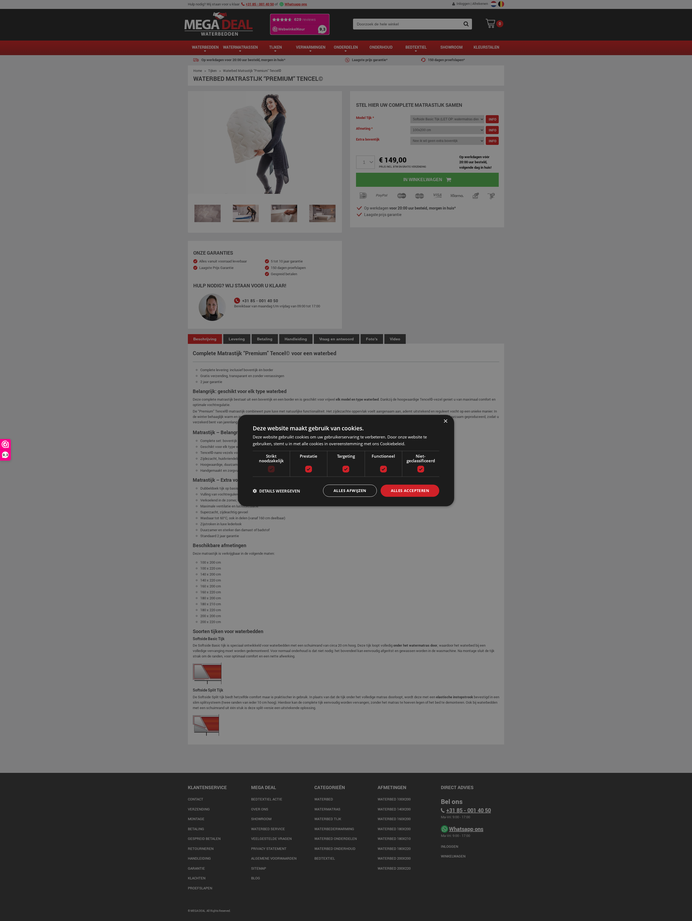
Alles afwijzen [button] (350, 490)
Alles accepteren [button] (410, 490)
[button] (276, 490)
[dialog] (346, 460)
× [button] (445, 421)
